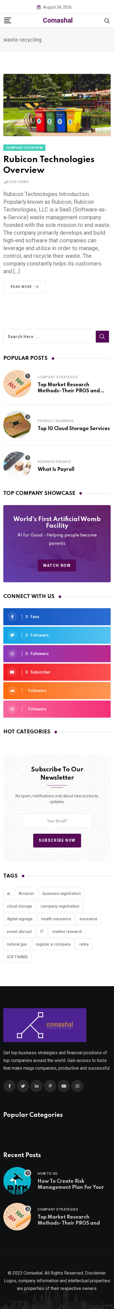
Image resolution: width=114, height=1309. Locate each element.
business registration (62, 893)
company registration (60, 906)
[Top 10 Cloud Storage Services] (17, 424)
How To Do (48, 1174)
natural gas (17, 944)
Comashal (58, 20)
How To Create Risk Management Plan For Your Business (71, 1187)
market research (67, 931)
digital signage (20, 918)
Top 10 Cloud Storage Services (74, 428)
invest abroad (19, 931)
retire (84, 944)
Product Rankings (56, 421)
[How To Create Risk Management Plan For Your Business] (17, 1181)
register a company (53, 944)
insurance (88, 918)
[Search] (107, 20)
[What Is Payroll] (17, 465)
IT (42, 931)
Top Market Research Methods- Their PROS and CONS (69, 391)
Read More (21, 287)
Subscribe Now (57, 840)
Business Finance (54, 462)
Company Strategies (58, 377)
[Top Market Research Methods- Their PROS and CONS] (17, 384)
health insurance (56, 918)
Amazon (26, 893)
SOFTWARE (17, 956)
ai (8, 893)
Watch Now (57, 565)
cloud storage (19, 906)
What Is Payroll (56, 469)
